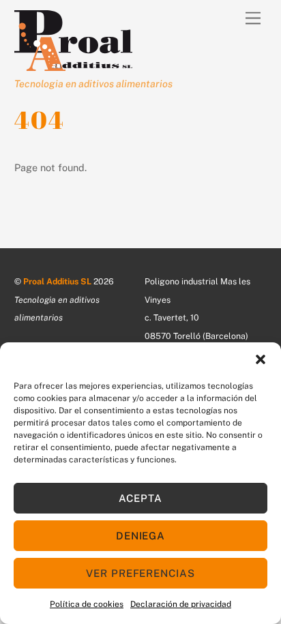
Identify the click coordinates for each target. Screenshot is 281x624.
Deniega (141, 535)
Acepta (140, 498)
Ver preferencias (141, 573)
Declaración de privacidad (180, 604)
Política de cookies (86, 604)
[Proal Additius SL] (73, 64)
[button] (260, 359)
